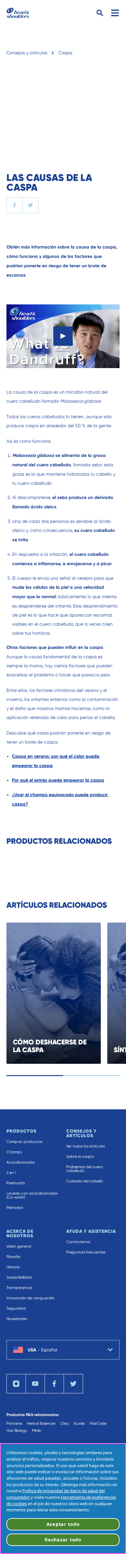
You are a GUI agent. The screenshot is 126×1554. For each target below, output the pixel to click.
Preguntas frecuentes (85, 1252)
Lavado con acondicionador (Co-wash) (32, 1195)
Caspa (65, 52)
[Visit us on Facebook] (54, 1383)
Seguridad (16, 1308)
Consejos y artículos (26, 52)
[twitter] (30, 205)
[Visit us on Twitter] (73, 1383)
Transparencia (19, 1287)
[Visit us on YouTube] (35, 1383)
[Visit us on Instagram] (16, 1383)
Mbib (36, 1430)
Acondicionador (20, 1162)
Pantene (14, 1423)
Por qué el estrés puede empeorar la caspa (58, 780)
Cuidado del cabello (84, 1181)
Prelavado (15, 1183)
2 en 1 (11, 1172)
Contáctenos (78, 1242)
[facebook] (14, 205)
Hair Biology (16, 1430)
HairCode (98, 1423)
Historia (13, 1267)
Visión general (18, 1246)
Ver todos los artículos (85, 1146)
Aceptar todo (63, 1524)
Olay (64, 1423)
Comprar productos (24, 1141)
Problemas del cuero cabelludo (84, 1169)
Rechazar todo (63, 1540)
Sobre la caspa (80, 1156)
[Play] (63, 336)
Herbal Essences (41, 1423)
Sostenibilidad (19, 1277)
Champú (14, 1152)
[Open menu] (115, 13)
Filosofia (13, 1256)
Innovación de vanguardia (30, 1298)
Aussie (79, 1423)
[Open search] (100, 13)
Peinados (14, 1207)
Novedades (16, 1318)
